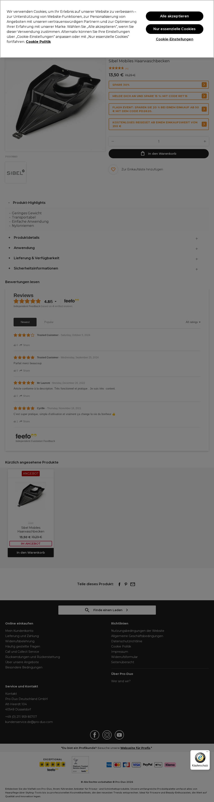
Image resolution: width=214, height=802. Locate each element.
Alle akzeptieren (174, 16)
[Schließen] (207, 28)
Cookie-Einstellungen (174, 39)
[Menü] (207, 752)
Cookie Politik (38, 42)
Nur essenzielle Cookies (174, 29)
